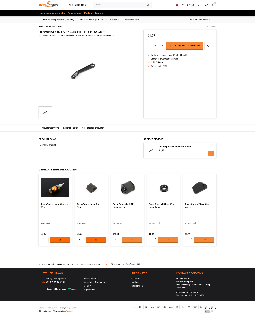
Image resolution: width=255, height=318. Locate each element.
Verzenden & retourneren (95, 282)
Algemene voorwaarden (48, 308)
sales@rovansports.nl (56, 278)
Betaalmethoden (91, 278)
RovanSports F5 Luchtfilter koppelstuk (162, 206)
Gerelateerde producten (93, 128)
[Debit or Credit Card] (213, 312)
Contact (87, 285)
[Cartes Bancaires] (189, 307)
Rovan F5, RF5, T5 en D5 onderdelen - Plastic (64, 35)
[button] (221, 210)
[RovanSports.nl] (49, 5)
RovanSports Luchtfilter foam (88, 206)
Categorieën (137, 285)
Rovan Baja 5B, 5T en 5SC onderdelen (97, 35)
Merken (88, 13)
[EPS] (201, 307)
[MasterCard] (140, 307)
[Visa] (152, 307)
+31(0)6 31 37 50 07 (55, 282)
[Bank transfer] (134, 307)
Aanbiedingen (75, 13)
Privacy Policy (64, 308)
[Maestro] (164, 307)
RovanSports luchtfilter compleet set (124, 206)
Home (41, 26)
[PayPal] (207, 307)
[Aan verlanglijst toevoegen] (68, 178)
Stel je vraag (188, 4)
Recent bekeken (70, 128)
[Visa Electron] (195, 307)
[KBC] (183, 307)
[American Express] (177, 307)
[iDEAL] (146, 307)
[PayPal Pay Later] (213, 307)
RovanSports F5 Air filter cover (197, 206)
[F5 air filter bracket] (151, 150)
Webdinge (70, 311)
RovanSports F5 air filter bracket (175, 146)
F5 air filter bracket (54, 26)
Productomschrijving (50, 128)
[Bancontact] (158, 307)
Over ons (98, 13)
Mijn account (89, 289)
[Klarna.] (207, 312)
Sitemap (75, 308)
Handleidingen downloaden (52, 13)
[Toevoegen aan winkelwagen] (132, 240)
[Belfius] (170, 307)
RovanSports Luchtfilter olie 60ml (54, 206)
